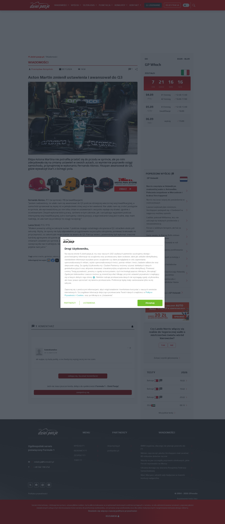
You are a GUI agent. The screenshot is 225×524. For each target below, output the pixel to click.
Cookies (80, 295)
